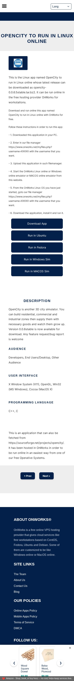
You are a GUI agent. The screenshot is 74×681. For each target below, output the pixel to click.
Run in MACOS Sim (37, 271)
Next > (46, 475)
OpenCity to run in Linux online (37, 38)
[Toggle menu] (4, 6)
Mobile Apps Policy (25, 616)
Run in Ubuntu (37, 235)
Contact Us (20, 585)
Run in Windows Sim (37, 259)
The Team (20, 574)
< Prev (27, 475)
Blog (16, 591)
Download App (37, 223)
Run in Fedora (37, 247)
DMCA (18, 628)
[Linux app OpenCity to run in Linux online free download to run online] (18, 63)
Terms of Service (24, 622)
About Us (19, 580)
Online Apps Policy (25, 610)
